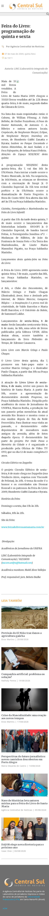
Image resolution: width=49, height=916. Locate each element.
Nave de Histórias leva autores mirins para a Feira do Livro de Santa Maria (24, 803)
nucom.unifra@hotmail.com (17, 562)
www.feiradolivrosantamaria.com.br (22, 527)
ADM (5, 908)
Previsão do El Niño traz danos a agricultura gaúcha (21, 634)
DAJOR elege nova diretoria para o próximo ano (22, 846)
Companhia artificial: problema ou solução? (23, 676)
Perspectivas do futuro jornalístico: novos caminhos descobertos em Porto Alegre (23, 759)
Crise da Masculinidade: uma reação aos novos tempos (23, 717)
